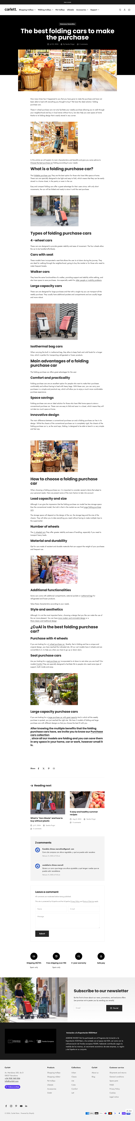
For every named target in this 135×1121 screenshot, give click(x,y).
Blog (93, 1076)
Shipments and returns (118, 1072)
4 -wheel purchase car (56, 644)
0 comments (37, 829)
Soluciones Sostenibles (67, 24)
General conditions (117, 1076)
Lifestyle (70, 9)
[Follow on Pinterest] (16, 1106)
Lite (72, 1080)
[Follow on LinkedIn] (26, 1106)
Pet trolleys (60, 9)
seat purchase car (53, 661)
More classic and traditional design (43, 621)
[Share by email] (54, 768)
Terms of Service (88, 901)
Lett (72, 1093)
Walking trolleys (44, 9)
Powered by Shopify (27, 1113)
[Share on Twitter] (44, 768)
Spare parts (114, 1080)
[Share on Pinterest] (49, 768)
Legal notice (114, 1097)
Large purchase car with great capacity (62, 717)
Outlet (49, 1093)
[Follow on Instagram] (11, 1106)
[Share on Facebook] (38, 768)
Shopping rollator (53, 1076)
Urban (73, 1072)
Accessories (81, 9)
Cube (73, 1085)
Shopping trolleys (26, 9)
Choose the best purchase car (41, 163)
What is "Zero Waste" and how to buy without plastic (46, 819)
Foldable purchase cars (42, 175)
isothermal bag (86, 595)
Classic (74, 1076)
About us (95, 1072)
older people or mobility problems (88, 280)
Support (93, 9)
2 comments (84, 44)
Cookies (113, 1093)
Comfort (39, 664)
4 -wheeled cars (40, 532)
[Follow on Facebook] (6, 1106)
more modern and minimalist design (71, 618)
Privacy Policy (75, 901)
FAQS (112, 1085)
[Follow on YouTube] (21, 1106)
